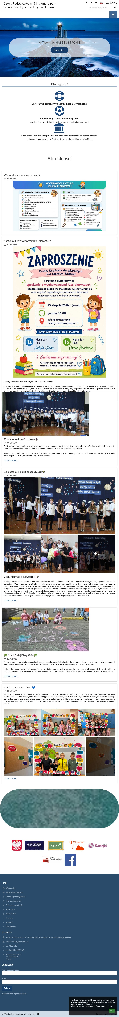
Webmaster (11, 888)
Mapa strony (11, 913)
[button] (96, 3)
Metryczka (10, 909)
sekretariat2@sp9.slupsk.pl (17, 941)
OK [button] (111, 1011)
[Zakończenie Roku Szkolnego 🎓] (59, 414)
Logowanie (111, 3)
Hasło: (4, 978)
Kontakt (9, 922)
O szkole (9, 918)
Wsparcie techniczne (14, 892)
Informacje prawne (13, 901)
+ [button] (87, 2)
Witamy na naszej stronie (60, 42)
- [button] (92, 2)
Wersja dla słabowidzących (15, 1014)
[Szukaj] (115, 7)
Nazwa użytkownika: (10, 970)
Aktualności (11, 926)
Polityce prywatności (104, 1006)
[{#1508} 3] (76, 845)
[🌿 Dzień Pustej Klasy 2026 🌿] (59, 629)
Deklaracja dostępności (15, 896)
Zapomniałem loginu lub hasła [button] (14, 993)
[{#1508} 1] (34, 846)
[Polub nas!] (70, 860)
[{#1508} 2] (55, 845)
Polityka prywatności (14, 905)
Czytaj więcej (59, 50)
